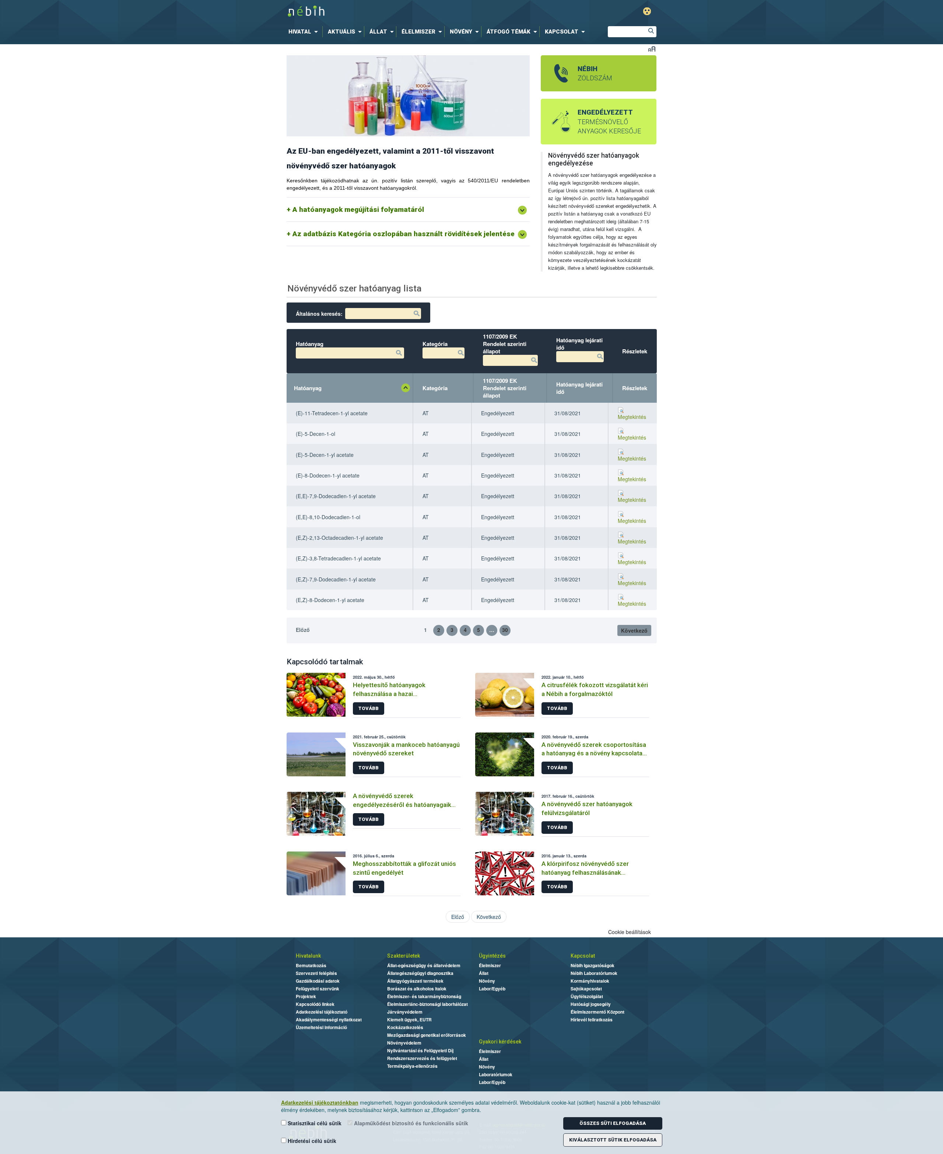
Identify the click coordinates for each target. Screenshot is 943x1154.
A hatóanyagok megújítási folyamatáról (358, 209)
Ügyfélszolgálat (587, 996)
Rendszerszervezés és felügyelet (422, 1058)
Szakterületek (403, 956)
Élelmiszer (490, 965)
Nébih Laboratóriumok (594, 973)
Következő (634, 630)
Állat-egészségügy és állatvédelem (423, 965)
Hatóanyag (308, 388)
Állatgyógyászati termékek (415, 981)
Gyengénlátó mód (647, 11)
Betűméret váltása (651, 48)
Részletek (634, 388)
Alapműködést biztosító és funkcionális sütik (410, 1123)
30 (505, 629)
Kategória (435, 388)
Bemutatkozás (311, 965)
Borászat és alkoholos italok (416, 988)
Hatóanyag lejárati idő (579, 388)
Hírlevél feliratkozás (592, 1019)
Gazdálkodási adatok (318, 981)
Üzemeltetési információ (321, 1027)
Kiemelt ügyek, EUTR (409, 1019)
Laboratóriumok (495, 1074)
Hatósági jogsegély (591, 1004)
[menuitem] (305, 31)
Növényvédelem (404, 1042)
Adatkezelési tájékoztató (321, 1011)
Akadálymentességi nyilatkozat (329, 1019)
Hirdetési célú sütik (311, 1140)
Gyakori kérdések (500, 1042)
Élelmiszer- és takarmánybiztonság (424, 996)
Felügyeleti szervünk (317, 988)
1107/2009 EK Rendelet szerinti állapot (504, 388)
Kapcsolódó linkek (315, 1004)
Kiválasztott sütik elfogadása (612, 1140)
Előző (303, 629)
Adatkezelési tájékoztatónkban (319, 1102)
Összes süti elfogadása (612, 1123)
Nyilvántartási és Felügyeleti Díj (420, 1050)
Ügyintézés (492, 956)
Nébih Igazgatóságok (592, 965)
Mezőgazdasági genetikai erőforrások (426, 1035)
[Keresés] (650, 31)
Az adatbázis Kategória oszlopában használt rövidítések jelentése (403, 234)
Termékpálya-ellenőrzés (412, 1066)
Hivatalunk (308, 956)
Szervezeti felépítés (316, 973)
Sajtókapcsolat (586, 988)
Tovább (368, 708)
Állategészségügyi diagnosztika (420, 973)
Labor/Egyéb (492, 988)
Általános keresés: (319, 313)
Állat (483, 973)
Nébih (394, 12)
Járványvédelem (405, 1011)
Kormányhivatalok (590, 981)
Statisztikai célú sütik (313, 1123)
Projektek (306, 996)
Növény (487, 981)
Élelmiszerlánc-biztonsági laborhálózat (427, 1004)
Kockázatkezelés (405, 1027)
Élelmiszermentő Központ (597, 1011)
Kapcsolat (583, 956)
